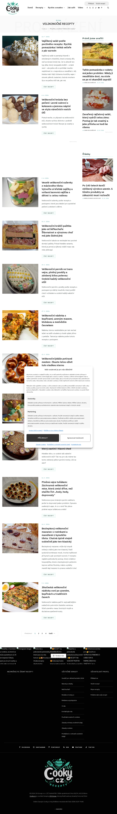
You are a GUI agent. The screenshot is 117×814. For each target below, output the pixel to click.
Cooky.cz (33, 796)
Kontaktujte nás (76, 444)
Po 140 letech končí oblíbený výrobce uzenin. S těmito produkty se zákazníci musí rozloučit (97, 190)
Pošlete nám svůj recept (99, 695)
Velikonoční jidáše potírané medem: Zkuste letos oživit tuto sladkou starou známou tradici (57, 363)
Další (51, 633)
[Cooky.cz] (12, 8)
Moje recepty (95, 689)
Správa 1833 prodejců (36, 430)
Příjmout (43, 438)
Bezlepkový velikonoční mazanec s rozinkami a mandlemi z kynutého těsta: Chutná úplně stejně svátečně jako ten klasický (57, 535)
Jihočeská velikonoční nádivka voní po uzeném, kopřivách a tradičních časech (56, 592)
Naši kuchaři (66, 689)
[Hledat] (107, 7)
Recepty (39, 7)
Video (80, 7)
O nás (64, 706)
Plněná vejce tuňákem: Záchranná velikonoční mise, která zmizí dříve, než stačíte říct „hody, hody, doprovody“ (57, 488)
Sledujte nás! (59, 656)
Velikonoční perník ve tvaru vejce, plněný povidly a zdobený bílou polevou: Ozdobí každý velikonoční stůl (57, 275)
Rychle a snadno (55, 7)
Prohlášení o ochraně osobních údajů (58, 444)
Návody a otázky (67, 684)
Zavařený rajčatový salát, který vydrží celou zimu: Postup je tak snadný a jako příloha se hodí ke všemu (96, 121)
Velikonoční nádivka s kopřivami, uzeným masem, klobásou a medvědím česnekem (57, 320)
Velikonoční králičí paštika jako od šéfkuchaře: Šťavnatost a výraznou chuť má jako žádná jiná (57, 230)
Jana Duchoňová (90, 82)
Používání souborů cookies (71, 717)
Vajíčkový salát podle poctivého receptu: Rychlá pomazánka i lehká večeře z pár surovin (57, 45)
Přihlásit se (94, 678)
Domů (30, 7)
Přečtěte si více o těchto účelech (53, 430)
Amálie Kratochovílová (92, 198)
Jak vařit (71, 7)
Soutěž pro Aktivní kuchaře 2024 (73, 678)
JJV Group (52, 796)
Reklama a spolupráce (69, 700)
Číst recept (49, 87)
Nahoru (59, 809)
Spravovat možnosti (75, 438)
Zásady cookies (41, 444)
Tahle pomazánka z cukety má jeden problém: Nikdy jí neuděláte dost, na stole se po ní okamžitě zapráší (97, 74)
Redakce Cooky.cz (68, 695)
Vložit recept (100, 4)
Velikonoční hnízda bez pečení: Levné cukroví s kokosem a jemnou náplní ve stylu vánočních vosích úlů (56, 106)
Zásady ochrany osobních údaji (72, 723)
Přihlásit (91, 4)
